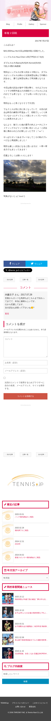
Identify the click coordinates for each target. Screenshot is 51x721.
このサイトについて (40, 703)
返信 (7, 313)
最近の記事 (13, 504)
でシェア (16, 264)
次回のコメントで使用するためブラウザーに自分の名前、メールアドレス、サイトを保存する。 (24, 385)
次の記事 (41, 279)
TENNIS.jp (5, 703)
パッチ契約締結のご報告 (24, 515)
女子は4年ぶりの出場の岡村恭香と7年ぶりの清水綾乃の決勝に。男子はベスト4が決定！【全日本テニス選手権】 (32, 611)
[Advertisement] (25, 231)
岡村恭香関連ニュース (19, 587)
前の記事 (10, 279)
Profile (19, 24)
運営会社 (32, 707)
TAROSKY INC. (20, 712)
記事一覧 (25, 279)
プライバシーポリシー (20, 703)
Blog (8, 24)
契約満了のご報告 (21, 529)
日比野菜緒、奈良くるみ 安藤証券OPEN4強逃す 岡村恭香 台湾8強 (32, 652)
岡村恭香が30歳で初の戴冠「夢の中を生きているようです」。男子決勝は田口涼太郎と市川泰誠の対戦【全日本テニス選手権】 (32, 598)
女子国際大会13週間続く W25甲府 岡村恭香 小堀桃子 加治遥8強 (32, 625)
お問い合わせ (20, 707)
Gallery (31, 24)
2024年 (19, 542)
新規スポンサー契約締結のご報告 (27, 556)
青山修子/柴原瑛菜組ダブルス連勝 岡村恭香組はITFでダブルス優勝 (32, 638)
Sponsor (43, 24)
